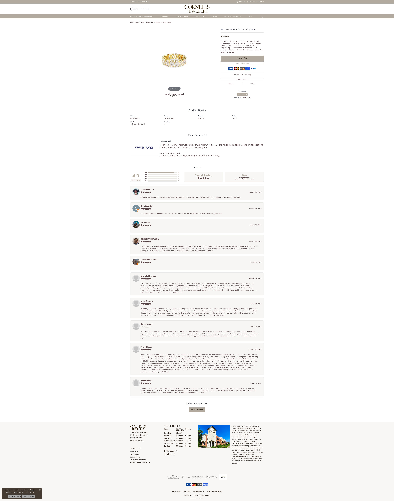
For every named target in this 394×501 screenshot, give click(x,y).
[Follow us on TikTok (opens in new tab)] (168, 454)
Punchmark (200, 498)
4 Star (145, 174)
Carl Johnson (146, 324)
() (178, 172)
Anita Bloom (146, 347)
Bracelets (174, 155)
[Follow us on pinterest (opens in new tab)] (171, 454)
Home (131, 22)
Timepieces (199, 16)
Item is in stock (242, 94)
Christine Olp (146, 206)
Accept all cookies (28, 496)
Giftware (206, 155)
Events (214, 16)
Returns (253, 83)
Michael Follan (147, 189)
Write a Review (197, 409)
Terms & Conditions (199, 491)
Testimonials (134, 454)
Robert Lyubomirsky (150, 239)
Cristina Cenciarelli (149, 259)
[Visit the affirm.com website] (223, 477)
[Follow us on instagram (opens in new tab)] (165, 454)
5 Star (145, 172)
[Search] (262, 16)
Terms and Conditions (138, 460)
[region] (174, 60)
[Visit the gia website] (186, 477)
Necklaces (164, 155)
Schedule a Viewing (242, 75)
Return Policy (176, 491)
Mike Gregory (147, 301)
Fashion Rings (149, 22)
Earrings (183, 155)
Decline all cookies (15, 496)
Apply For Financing (242, 63)
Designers (164, 16)
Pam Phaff (145, 222)
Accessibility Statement (214, 491)
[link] (139, 2)
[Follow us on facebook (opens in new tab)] (174, 454)
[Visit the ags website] (173, 477)
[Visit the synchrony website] (211, 477)
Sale (250, 16)
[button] (241, 2)
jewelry (137, 22)
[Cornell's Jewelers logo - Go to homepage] (196, 9)
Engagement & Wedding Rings (141, 16)
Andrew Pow (146, 380)
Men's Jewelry (194, 155)
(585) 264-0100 (174, 96)
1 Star (145, 181)
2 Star (145, 179)
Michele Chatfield (148, 276)
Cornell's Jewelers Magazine (140, 462)
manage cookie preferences (23, 492)
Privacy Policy (135, 457)
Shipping (231, 83)
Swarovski (201, 118)
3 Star (145, 177)
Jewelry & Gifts (182, 16)
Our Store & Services (232, 16)
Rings (142, 22)
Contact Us (134, 452)
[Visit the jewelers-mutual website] (198, 477)
